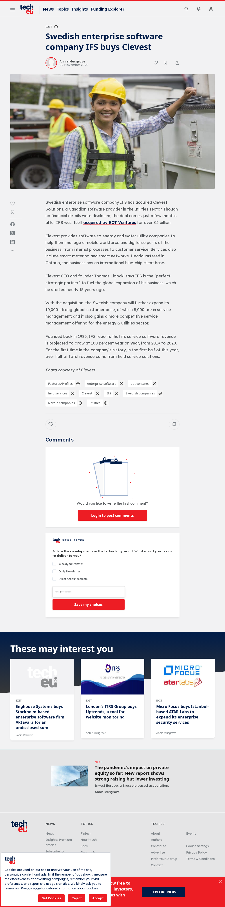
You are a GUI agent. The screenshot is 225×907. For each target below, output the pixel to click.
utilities (94, 403)
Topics (63, 9)
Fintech (86, 834)
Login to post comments (112, 515)
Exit (48, 27)
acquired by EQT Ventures (109, 222)
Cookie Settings (197, 846)
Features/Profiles (60, 383)
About (155, 834)
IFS (109, 393)
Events (191, 834)
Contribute (158, 846)
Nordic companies (61, 403)
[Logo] (29, 9)
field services (57, 393)
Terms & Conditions (200, 859)
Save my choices (88, 604)
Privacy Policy (196, 852)
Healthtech (89, 840)
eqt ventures (140, 383)
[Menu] (12, 10)
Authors (156, 840)
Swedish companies (140, 393)
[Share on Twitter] (12, 233)
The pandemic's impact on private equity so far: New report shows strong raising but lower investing (132, 773)
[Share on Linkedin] (12, 242)
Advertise (158, 852)
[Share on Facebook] (12, 224)
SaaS (84, 846)
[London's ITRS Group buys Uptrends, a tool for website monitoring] (112, 676)
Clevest (87, 393)
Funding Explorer (107, 9)
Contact (157, 865)
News (48, 9)
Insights (80, 9)
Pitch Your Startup (164, 859)
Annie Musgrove (96, 733)
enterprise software (101, 383)
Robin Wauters (24, 735)
